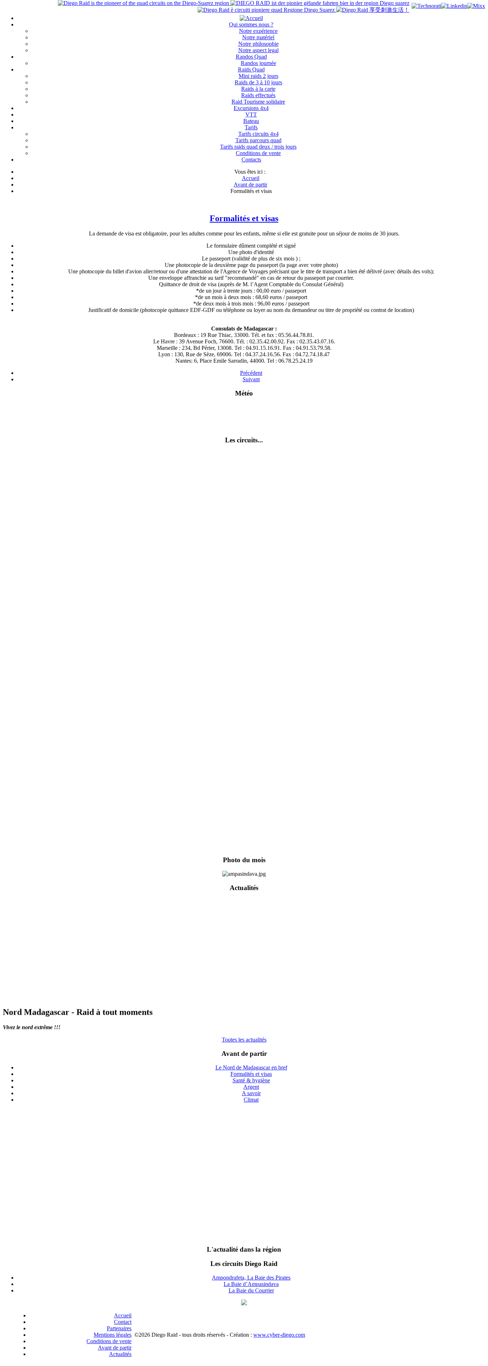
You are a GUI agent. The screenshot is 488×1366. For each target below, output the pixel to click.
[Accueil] (251, 18)
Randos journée (258, 63)
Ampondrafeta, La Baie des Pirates (251, 1278)
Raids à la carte (258, 89)
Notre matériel (258, 37)
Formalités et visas (244, 218)
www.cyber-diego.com (279, 1335)
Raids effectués (258, 95)
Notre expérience (258, 31)
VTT (251, 114)
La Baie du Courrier (251, 1290)
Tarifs (251, 127)
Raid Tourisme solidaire (258, 102)
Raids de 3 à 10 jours (258, 82)
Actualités (120, 1354)
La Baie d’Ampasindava (251, 1284)
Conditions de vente (258, 153)
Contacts (251, 160)
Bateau (251, 121)
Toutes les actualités (244, 1040)
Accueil (122, 1315)
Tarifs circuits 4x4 (258, 134)
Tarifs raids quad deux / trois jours (258, 147)
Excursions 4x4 (251, 108)
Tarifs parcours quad (258, 140)
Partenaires (119, 1328)
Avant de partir (114, 1348)
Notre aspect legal (258, 50)
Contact (122, 1322)
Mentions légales (112, 1335)
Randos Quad (251, 57)
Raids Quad (251, 69)
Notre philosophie (258, 44)
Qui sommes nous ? (251, 24)
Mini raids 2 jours (258, 76)
